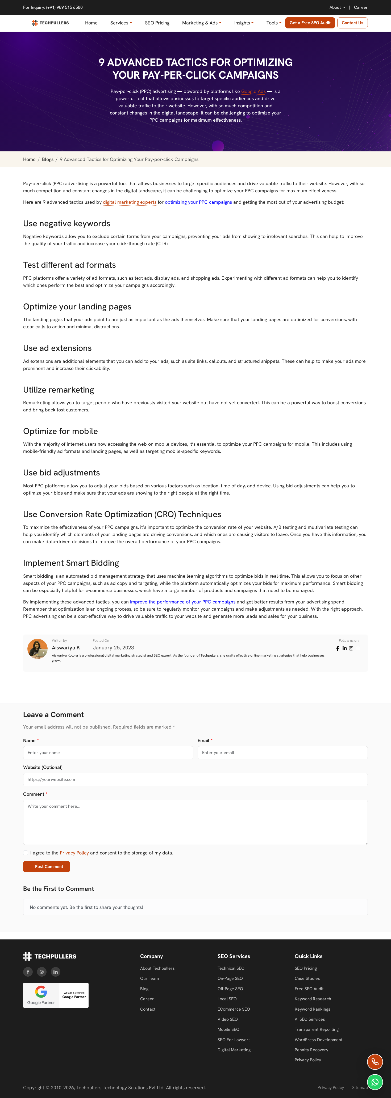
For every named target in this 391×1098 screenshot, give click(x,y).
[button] (337, 7)
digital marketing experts (129, 202)
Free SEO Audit (309, 988)
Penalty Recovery (311, 1050)
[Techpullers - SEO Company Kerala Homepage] (49, 956)
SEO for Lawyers (234, 1039)
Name (31, 740)
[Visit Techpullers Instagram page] (42, 972)
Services (119, 23)
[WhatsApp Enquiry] (375, 1082)
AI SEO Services (310, 1019)
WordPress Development (319, 1039)
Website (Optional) (43, 767)
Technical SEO (231, 968)
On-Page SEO (230, 978)
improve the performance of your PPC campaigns (182, 602)
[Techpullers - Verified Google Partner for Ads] (56, 995)
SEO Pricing (157, 23)
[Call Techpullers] (375, 1062)
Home (91, 23)
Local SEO (227, 999)
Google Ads (253, 91)
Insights (242, 23)
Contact (148, 1009)
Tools (272, 23)
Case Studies (307, 978)
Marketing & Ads (200, 23)
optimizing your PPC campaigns (198, 202)
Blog (144, 988)
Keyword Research (313, 999)
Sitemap (360, 1087)
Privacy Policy (74, 853)
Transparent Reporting (317, 1029)
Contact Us (352, 22)
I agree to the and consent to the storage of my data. (101, 853)
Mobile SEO (228, 1029)
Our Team (149, 978)
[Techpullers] (50, 23)
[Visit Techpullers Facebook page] (28, 972)
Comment (35, 794)
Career (361, 7)
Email (205, 740)
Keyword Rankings (312, 1009)
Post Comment (49, 866)
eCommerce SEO (234, 1009)
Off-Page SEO (230, 988)
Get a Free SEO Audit (310, 22)
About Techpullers (157, 968)
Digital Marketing (234, 1050)
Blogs (47, 159)
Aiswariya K (66, 647)
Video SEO (228, 1019)
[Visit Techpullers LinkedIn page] (55, 972)
